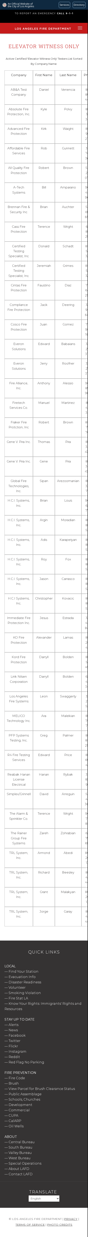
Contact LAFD (21, 1174)
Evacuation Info (22, 977)
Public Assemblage (25, 1094)
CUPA (13, 1115)
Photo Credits (59, 1224)
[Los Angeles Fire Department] (42, 30)
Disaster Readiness (25, 982)
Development (20, 1105)
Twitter (14, 1041)
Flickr (13, 1046)
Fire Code (17, 1078)
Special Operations (25, 1163)
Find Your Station (23, 971)
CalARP (15, 1121)
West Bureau (19, 1158)
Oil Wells (16, 1126)
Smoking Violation (25, 993)
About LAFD (19, 1169)
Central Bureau (22, 1142)
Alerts (13, 1025)
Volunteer (17, 988)
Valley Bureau (20, 1153)
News (13, 1030)
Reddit (14, 1057)
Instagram (17, 1051)
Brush (14, 1083)
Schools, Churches (24, 1099)
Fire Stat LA (18, 998)
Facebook (17, 1035)
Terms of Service (30, 1224)
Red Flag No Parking (26, 1062)
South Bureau (20, 1147)
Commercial (19, 1110)
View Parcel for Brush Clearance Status (42, 1089)
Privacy (71, 1219)
